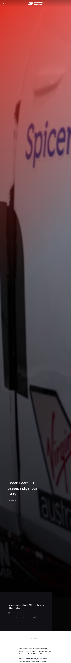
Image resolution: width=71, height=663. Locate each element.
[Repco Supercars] (35, 3)
